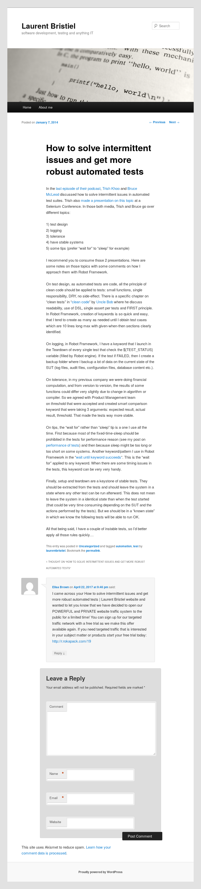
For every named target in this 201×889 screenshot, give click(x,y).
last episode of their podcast (78, 188)
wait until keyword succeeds (98, 457)
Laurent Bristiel (48, 25)
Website (55, 821)
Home (27, 107)
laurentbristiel (55, 550)
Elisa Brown (60, 587)
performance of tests (62, 445)
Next (174, 122)
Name (57, 774)
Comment (56, 706)
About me (45, 107)
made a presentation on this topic (107, 200)
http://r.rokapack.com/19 (71, 641)
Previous (157, 122)
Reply (59, 653)
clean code (80, 301)
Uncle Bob (104, 301)
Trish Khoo (111, 188)
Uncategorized (89, 546)
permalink (93, 550)
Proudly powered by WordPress (100, 872)
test (135, 546)
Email (57, 798)
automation (124, 546)
